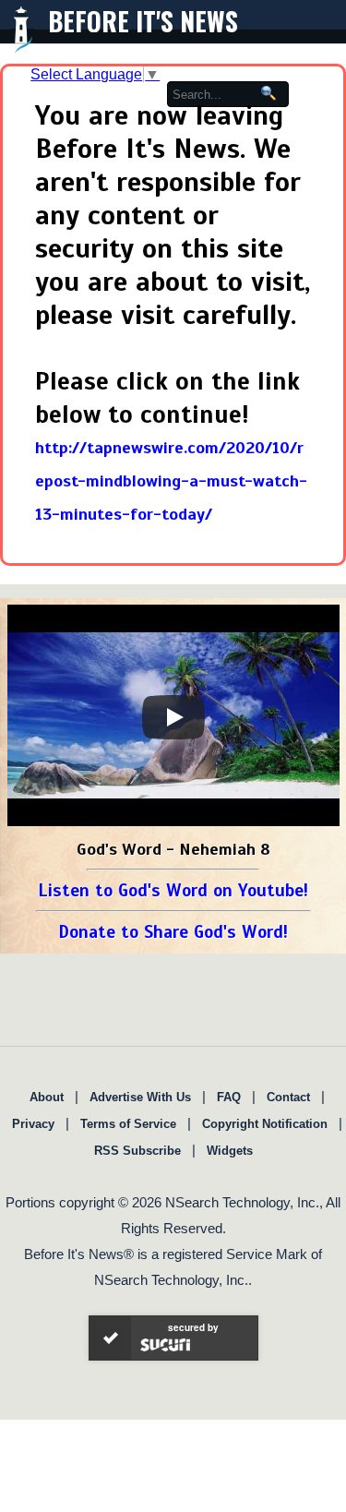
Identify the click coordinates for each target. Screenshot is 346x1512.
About (47, 1097)
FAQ (229, 1097)
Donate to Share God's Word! (173, 931)
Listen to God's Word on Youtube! (173, 890)
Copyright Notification (265, 1124)
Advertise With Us (140, 1097)
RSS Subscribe (137, 1151)
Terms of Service (128, 1124)
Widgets (230, 1151)
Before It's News (143, 21)
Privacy (33, 1124)
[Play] (173, 717)
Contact (288, 1097)
